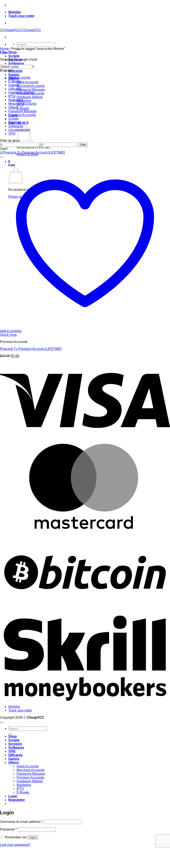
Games (13, 74)
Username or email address (21, 821)
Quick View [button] (8, 334)
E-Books (23, 108)
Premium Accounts (22, 115)
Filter (83, 144)
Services (14, 122)
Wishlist (14, 12)
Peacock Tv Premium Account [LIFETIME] (31, 349)
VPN (11, 133)
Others (13, 107)
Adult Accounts (28, 82)
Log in (32, 837)
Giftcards (15, 71)
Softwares (16, 63)
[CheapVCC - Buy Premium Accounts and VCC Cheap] (20, 30)
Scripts (13, 56)
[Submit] (10, 733)
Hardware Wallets (30, 97)
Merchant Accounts (31, 86)
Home (4, 48)
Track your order (21, 16)
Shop (12, 52)
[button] (4, 52)
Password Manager (31, 89)
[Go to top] (1, 722)
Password (8, 829)
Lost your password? (15, 844)
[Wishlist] (1, 157)
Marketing (24, 101)
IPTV (12, 96)
